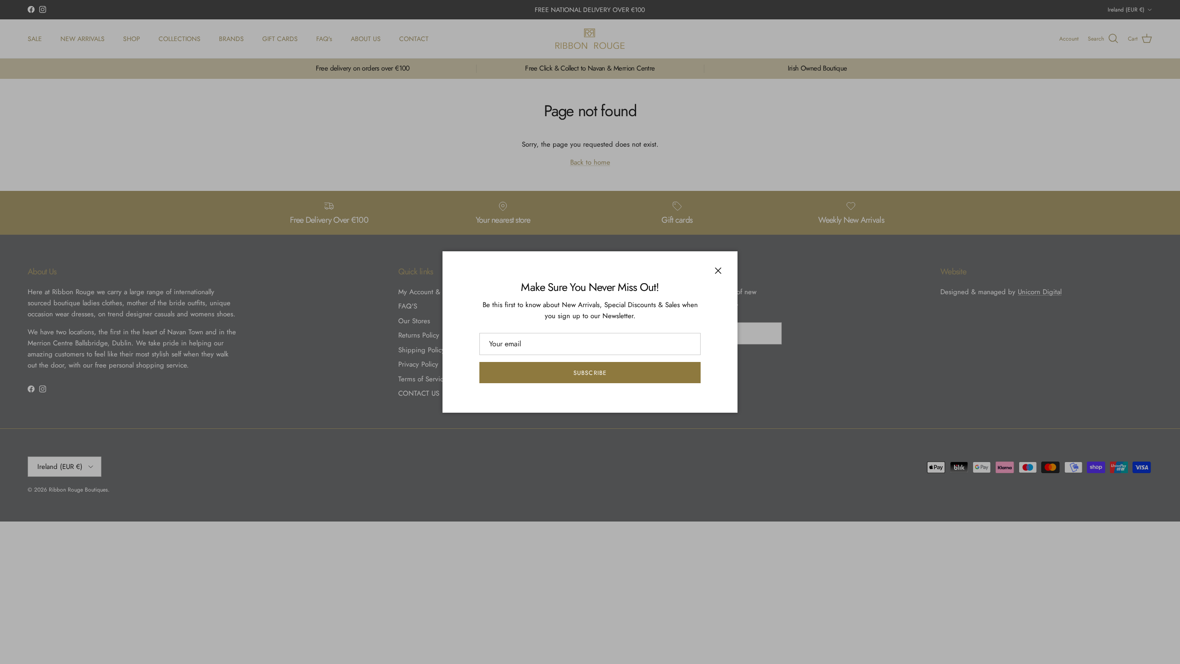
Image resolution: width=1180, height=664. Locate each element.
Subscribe (589, 372)
